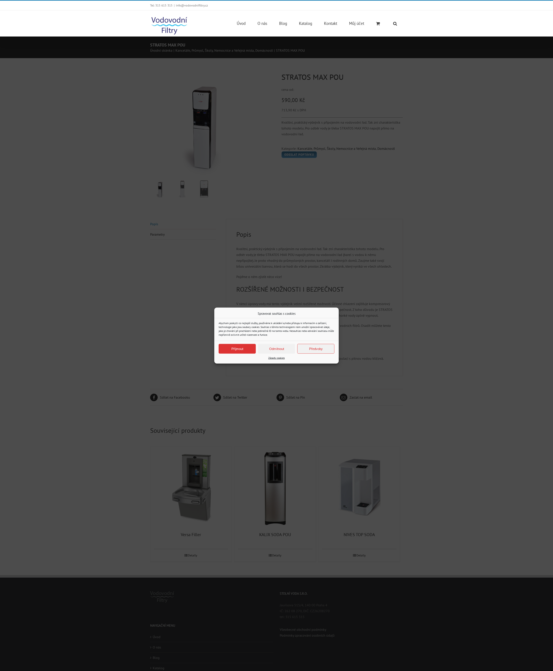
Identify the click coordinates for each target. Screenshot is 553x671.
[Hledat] (395, 23)
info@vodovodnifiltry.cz (192, 5)
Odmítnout (276, 349)
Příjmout (237, 349)
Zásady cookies (276, 357)
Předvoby (316, 349)
